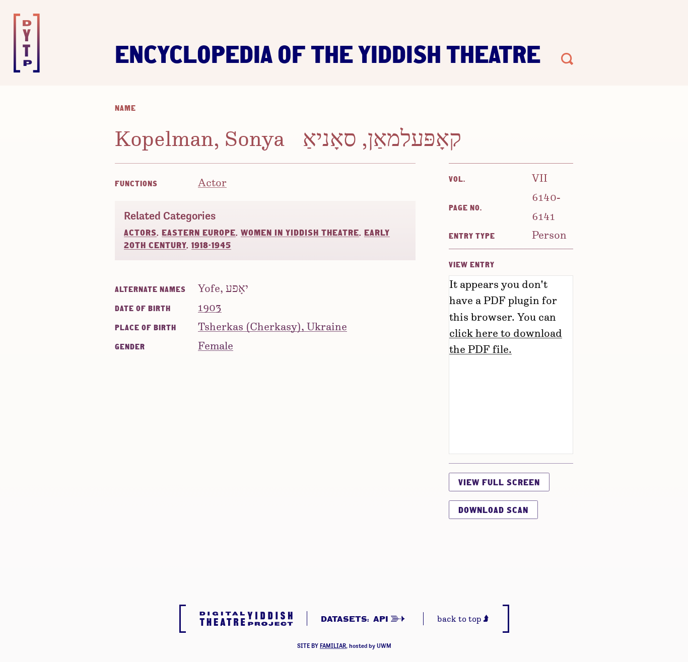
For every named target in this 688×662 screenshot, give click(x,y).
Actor (212, 182)
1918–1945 (211, 245)
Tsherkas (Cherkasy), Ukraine (272, 326)
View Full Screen (499, 482)
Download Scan (493, 510)
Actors (140, 232)
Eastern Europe (199, 232)
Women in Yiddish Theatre (300, 232)
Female (215, 345)
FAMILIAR (333, 645)
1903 (210, 307)
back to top (460, 618)
